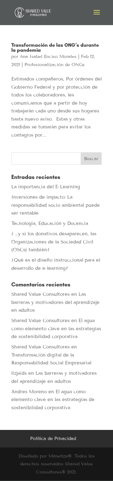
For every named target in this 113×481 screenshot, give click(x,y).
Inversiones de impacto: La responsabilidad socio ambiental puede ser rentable (55, 205)
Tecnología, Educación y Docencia (49, 223)
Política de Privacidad (53, 438)
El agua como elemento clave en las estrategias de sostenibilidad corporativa (56, 328)
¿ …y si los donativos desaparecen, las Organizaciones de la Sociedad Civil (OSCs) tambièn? (53, 242)
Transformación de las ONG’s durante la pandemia (55, 47)
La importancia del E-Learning (45, 187)
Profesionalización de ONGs (54, 64)
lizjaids (19, 373)
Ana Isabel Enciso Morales (48, 56)
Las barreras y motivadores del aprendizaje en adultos (55, 302)
